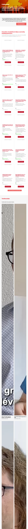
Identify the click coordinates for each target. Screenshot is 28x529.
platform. (19, 36)
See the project (7, 62)
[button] (21, 24)
